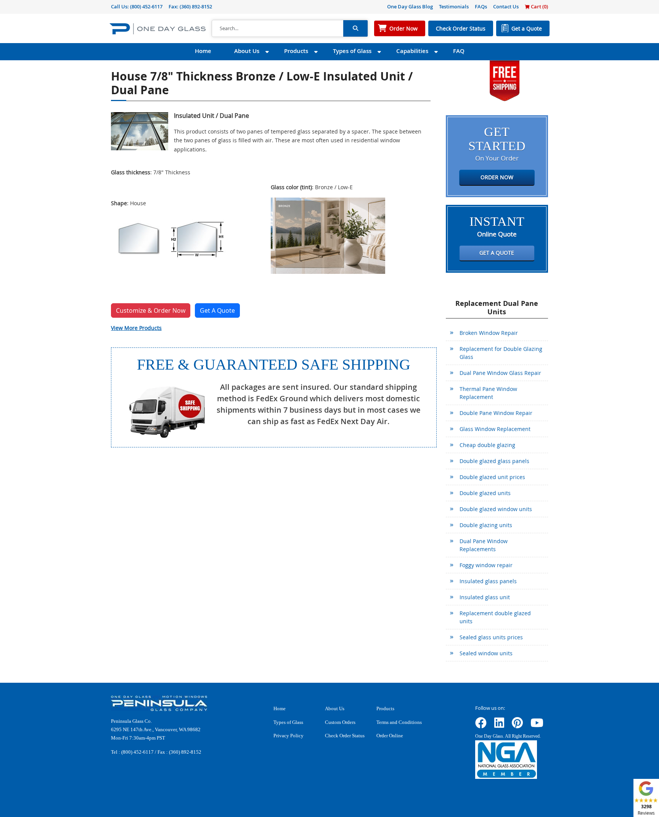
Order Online (389, 735)
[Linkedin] (499, 725)
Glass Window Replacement (495, 429)
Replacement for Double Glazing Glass (501, 352)
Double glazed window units (496, 509)
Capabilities (412, 51)
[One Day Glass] (157, 28)
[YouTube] (536, 725)
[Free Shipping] (504, 80)
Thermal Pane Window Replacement (488, 392)
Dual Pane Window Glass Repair (500, 372)
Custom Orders (340, 722)
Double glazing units (486, 525)
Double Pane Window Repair (496, 413)
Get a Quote (526, 28)
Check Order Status (460, 28)
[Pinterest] (517, 725)
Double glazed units (485, 493)
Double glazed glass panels (494, 461)
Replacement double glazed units (495, 617)
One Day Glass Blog (410, 6)
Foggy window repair (486, 565)
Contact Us (506, 6)
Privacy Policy (288, 735)
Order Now (403, 28)
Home (203, 51)
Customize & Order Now (150, 310)
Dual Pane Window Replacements (484, 545)
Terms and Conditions (399, 722)
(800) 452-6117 (146, 6)
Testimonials (454, 6)
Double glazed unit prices (492, 477)
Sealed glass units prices (491, 637)
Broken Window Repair (489, 332)
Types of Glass (352, 51)
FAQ (459, 51)
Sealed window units (486, 653)
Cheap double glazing (487, 445)
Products (296, 51)
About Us (246, 51)
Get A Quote (217, 310)
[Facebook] (481, 725)
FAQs (481, 6)
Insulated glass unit (485, 597)
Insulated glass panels (488, 581)
